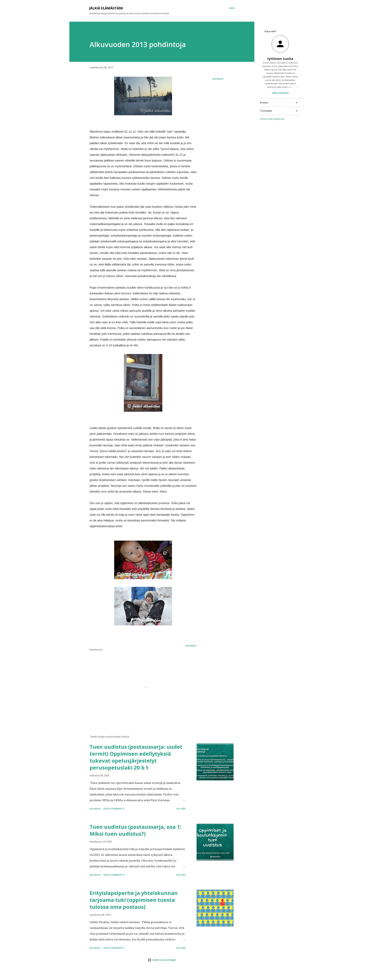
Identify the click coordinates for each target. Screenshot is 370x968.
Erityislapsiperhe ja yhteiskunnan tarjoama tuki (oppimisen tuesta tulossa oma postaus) (134, 899)
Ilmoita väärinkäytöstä (272, 118)
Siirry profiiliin (280, 93)
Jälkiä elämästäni (106, 8)
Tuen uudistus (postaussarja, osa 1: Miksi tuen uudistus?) (135, 830)
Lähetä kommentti (113, 808)
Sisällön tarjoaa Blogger (163, 959)
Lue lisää (181, 808)
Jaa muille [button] (217, 78)
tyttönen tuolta (280, 58)
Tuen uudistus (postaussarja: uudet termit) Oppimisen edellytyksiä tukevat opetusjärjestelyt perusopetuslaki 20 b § (136, 757)
